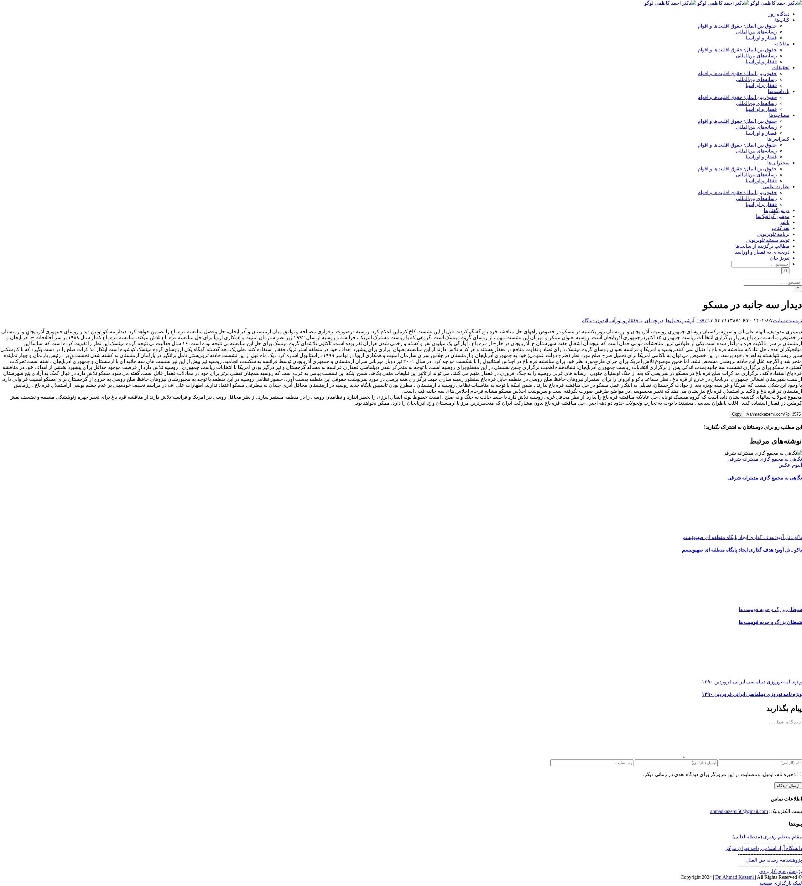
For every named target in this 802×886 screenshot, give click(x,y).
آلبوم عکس (790, 465)
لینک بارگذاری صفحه (780, 883)
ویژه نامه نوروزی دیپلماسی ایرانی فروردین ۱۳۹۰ (752, 681)
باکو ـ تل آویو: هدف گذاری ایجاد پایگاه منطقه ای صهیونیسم (742, 537)
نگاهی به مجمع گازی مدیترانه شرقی (764, 459)
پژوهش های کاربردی (780, 871)
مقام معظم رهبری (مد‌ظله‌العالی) (767, 836)
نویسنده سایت (787, 320)
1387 (702, 320)
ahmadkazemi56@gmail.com (739, 811)
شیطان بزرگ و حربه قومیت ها (770, 609)
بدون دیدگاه (594, 320)
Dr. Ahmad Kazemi (735, 877)
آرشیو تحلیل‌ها (680, 320)
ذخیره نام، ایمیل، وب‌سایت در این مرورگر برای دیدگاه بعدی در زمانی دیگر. (719, 774)
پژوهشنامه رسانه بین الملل (774, 860)
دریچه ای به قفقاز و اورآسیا (635, 320)
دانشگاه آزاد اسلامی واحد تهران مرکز (764, 848)
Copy (737, 414)
